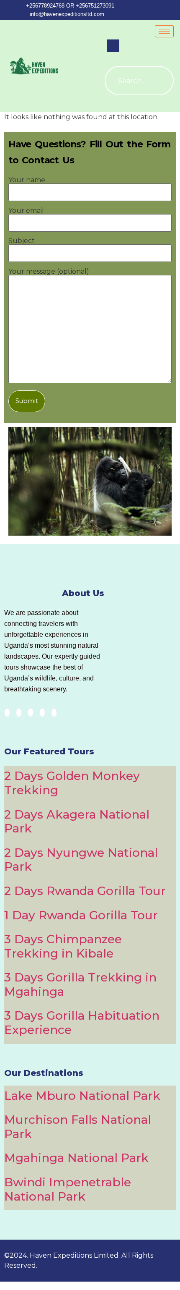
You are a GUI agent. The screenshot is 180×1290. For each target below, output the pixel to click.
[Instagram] (54, 712)
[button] (113, 45)
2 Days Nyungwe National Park (81, 859)
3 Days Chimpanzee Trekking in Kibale (63, 946)
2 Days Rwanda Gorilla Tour (85, 891)
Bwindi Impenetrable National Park (67, 1189)
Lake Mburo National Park (82, 1096)
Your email (26, 211)
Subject (21, 241)
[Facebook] (7, 712)
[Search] (159, 80)
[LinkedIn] (30, 712)
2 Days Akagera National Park (76, 821)
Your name (26, 180)
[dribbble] (42, 712)
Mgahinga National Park (76, 1158)
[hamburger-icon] (164, 31)
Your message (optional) (48, 271)
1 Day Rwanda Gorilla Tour (81, 915)
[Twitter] (19, 712)
